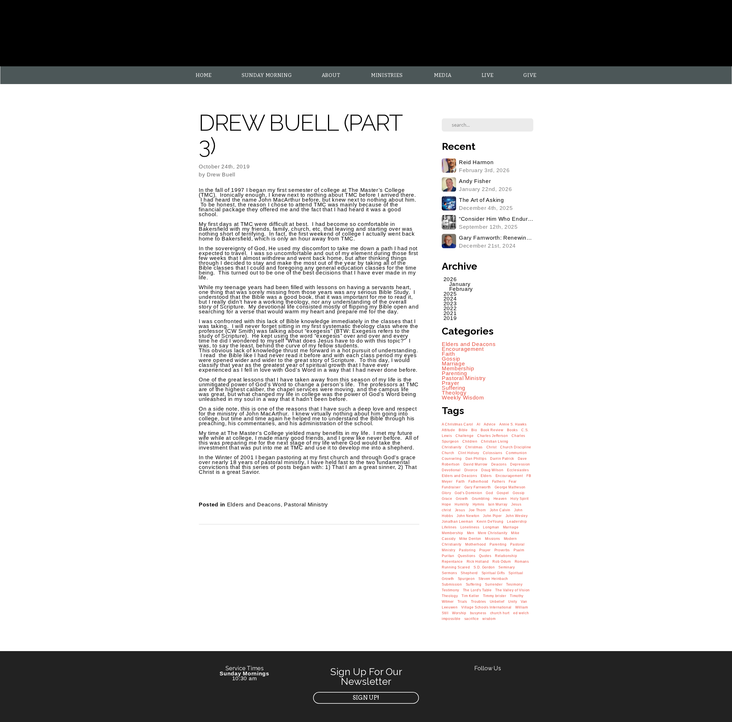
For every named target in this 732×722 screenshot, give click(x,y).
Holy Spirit (519, 499)
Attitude (448, 430)
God (489, 493)
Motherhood (475, 544)
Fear (513, 482)
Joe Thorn (477, 510)
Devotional (451, 470)
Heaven (500, 499)
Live (488, 75)
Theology (454, 393)
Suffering (454, 388)
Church (448, 453)
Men (470, 533)
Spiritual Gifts (493, 573)
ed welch (521, 613)
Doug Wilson (492, 470)
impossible (451, 619)
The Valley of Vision (512, 590)
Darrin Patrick (502, 459)
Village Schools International (486, 607)
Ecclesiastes (518, 470)
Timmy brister (494, 596)
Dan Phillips (476, 459)
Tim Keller (470, 596)
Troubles (478, 602)
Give (529, 75)
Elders (486, 476)
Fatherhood (478, 482)
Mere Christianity (493, 533)
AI (478, 424)
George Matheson (510, 487)
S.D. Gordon (484, 567)
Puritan (448, 556)
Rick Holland (478, 562)
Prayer (450, 383)
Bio (474, 430)
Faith (448, 354)
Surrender (493, 584)
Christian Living (494, 441)
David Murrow (476, 464)
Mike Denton (470, 539)
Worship (459, 613)
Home (204, 75)
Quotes (485, 556)
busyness (478, 613)
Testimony (450, 590)
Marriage (453, 364)
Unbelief (497, 602)
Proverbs (502, 550)
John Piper (492, 516)
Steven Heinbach (493, 579)
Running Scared (456, 567)
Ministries (387, 75)
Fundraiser (451, 487)
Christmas (474, 447)
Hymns (478, 504)
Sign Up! (366, 697)
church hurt (500, 613)
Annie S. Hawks (513, 424)
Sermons (449, 573)
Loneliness (470, 527)
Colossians (492, 453)
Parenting (454, 373)
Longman (491, 527)
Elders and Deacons (254, 505)
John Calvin (500, 510)
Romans (522, 562)
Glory (446, 493)
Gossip (451, 359)
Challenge (464, 436)
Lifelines (449, 527)
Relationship (506, 556)
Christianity (452, 447)
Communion (516, 453)
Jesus (460, 510)
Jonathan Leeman (457, 522)
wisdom (489, 619)
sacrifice (471, 619)
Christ (491, 447)
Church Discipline (515, 447)
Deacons (499, 464)
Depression (520, 464)
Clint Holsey (468, 453)
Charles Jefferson (492, 436)
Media (443, 75)
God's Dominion (468, 493)
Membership (458, 368)
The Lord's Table (477, 590)
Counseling (452, 459)
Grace (447, 499)
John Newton (468, 516)
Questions (466, 556)
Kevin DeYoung (490, 522)
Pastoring (467, 550)
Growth (462, 499)
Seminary (506, 567)
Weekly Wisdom (463, 398)
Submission (452, 584)
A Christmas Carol (457, 424)
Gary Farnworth (477, 487)
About (331, 75)
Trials (462, 602)
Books (512, 430)
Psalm (519, 550)
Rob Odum (501, 562)
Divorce (471, 470)
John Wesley (517, 516)
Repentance (452, 562)
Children (469, 441)
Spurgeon (466, 579)
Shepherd (469, 573)
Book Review (492, 430)
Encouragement (463, 349)
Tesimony (514, 584)
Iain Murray (498, 504)
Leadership (517, 522)
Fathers (498, 482)
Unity (512, 602)
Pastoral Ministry (306, 505)
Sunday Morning (267, 75)
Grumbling (481, 499)
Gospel (503, 493)
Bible (463, 430)
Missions (492, 539)
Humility (462, 504)
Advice (490, 424)
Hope (446, 504)
